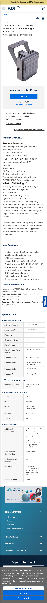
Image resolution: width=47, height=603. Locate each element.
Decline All (23, 598)
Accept (23, 593)
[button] (45, 301)
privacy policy (20, 573)
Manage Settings (23, 588)
